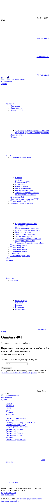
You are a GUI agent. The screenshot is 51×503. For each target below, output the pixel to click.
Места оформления (23, 188)
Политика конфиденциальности (29, 499)
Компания (10, 104)
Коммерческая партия (24, 190)
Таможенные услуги (18, 251)
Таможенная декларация (20, 256)
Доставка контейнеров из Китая (28, 239)
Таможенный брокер (18, 249)
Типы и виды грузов (23, 236)
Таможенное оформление (16, 418)
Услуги (9, 155)
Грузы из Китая (21, 186)
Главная (9, 404)
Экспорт (18, 180)
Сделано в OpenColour (10, 501)
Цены (8, 258)
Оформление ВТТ (22, 182)
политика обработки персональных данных (19, 373)
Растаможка (15, 254)
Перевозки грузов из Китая (26, 224)
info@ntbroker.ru (7, 495)
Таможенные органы (18, 245)
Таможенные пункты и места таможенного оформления (27, 194)
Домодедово (20, 309)
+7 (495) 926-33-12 (8, 493)
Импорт (18, 178)
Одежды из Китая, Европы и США (29, 243)
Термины (9, 260)
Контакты (10, 278)
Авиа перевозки (21, 226)
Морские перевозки (23, 232)
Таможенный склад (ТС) (20, 201)
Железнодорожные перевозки (27, 228)
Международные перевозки (17, 427)
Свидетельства (16, 108)
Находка (18, 305)
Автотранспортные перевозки (27, 230)
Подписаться (6, 368)
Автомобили (20, 184)
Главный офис (21, 301)
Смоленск (19, 303)
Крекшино (19, 307)
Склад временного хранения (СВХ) (24, 199)
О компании (15, 106)
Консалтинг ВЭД (17, 197)
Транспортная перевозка (25, 234)
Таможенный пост (17, 247)
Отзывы (13, 137)
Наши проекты (16, 135)
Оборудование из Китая (25, 241)
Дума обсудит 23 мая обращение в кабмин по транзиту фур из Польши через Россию (32, 132)
